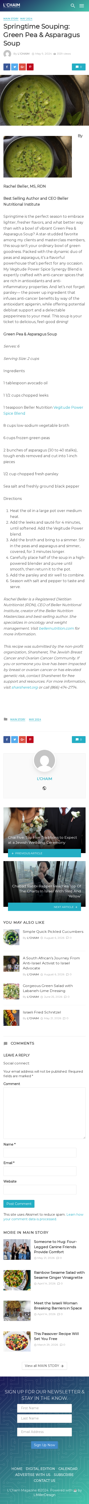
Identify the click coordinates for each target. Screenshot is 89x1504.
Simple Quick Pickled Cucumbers (53, 931)
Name (9, 1144)
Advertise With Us (32, 1475)
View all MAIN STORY (42, 1366)
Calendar (68, 1469)
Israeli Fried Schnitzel (42, 1012)
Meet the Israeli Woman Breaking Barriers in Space (58, 1305)
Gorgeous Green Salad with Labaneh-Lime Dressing (48, 988)
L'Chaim (23, 53)
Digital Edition (40, 1469)
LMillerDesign (44, 1495)
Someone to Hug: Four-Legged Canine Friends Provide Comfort (55, 1246)
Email (8, 1163)
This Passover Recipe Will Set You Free (56, 1336)
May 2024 (26, 18)
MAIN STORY (10, 18)
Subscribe (64, 1475)
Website (10, 1181)
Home (16, 1469)
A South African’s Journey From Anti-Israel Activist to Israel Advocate (51, 963)
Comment (11, 1084)
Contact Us (44, 1481)
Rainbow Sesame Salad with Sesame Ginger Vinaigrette (59, 1275)
